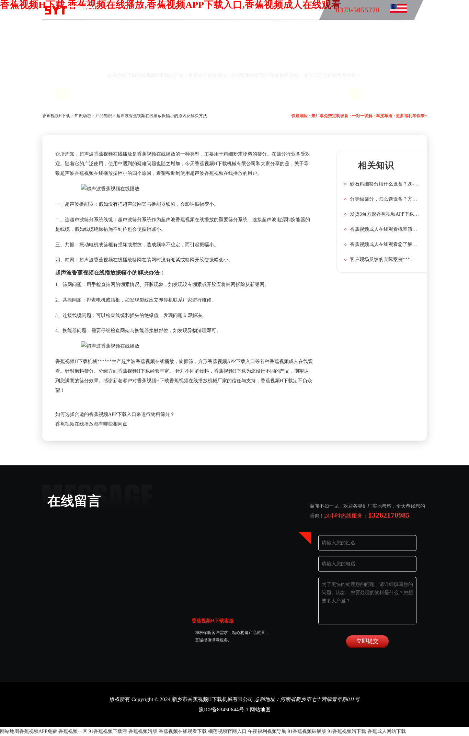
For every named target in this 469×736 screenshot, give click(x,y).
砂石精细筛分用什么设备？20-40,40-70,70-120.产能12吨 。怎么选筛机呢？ (384, 183)
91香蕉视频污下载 (347, 731)
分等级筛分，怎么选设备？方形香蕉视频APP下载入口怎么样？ (384, 199)
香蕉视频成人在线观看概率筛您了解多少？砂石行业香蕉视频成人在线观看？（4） (384, 229)
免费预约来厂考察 (391, 94)
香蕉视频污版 (142, 731)
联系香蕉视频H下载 (216, 30)
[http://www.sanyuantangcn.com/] (393, 10)
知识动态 (83, 115)
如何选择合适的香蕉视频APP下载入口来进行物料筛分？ (115, 414)
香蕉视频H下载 (147, 10)
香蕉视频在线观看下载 (183, 731)
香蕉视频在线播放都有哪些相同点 (91, 424)
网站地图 (260, 709)
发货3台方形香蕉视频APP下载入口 (384, 214)
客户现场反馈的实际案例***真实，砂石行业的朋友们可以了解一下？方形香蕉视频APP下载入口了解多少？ (384, 259)
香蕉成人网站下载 (386, 731)
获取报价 (78, 94)
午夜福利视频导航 (267, 731)
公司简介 (291, 10)
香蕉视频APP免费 (38, 731)
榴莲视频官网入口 (227, 731)
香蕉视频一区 (72, 731)
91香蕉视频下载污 (108, 731)
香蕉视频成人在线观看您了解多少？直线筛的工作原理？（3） (384, 244)
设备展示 (188, 10)
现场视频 (257, 10)
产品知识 (222, 10)
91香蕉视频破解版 (307, 731)
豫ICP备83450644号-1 (224, 709)
